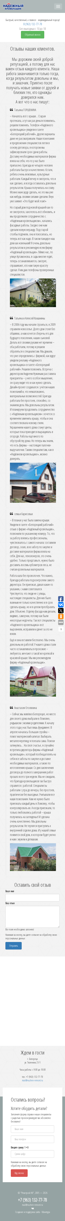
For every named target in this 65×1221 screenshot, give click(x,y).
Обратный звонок (32, 34)
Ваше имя (9, 891)
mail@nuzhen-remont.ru (32, 1080)
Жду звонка (19, 1173)
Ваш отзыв (9, 903)
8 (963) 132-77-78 (32, 24)
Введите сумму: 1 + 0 (20, 1147)
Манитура (46, 1212)
